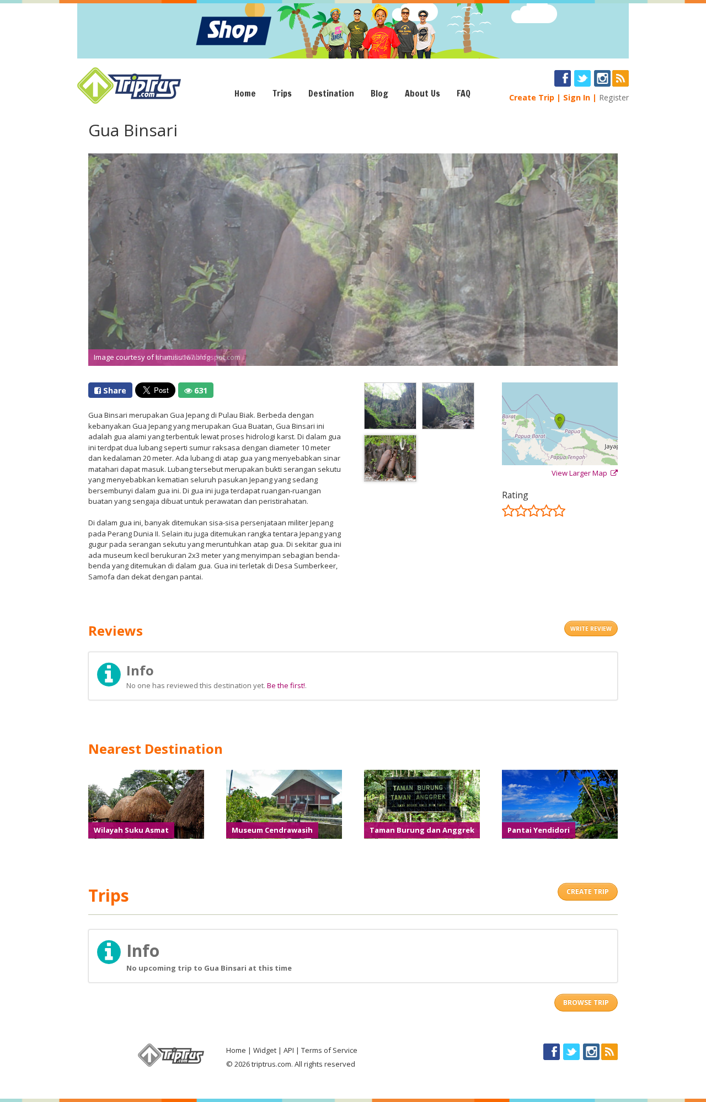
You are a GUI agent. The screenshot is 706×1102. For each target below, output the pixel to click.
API (289, 1050)
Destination (331, 93)
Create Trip (531, 97)
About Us (422, 93)
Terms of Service (329, 1050)
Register (614, 97)
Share (113, 390)
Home (245, 93)
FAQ (463, 93)
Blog (379, 93)
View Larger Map (581, 473)
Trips (282, 93)
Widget (264, 1050)
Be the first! (286, 685)
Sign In (576, 97)
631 (199, 390)
